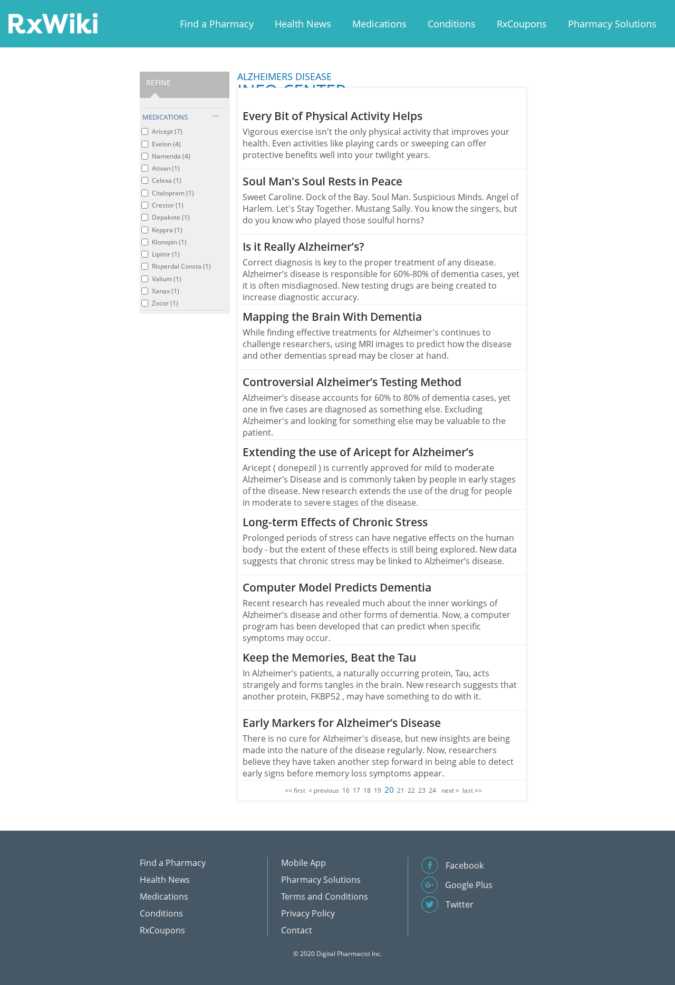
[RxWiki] (53, 22)
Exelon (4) (166, 144)
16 (346, 790)
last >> (472, 790)
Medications (379, 23)
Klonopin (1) (169, 242)
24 (432, 790)
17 (356, 790)
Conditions (452, 23)
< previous (323, 790)
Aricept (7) (167, 131)
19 (377, 790)
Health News (303, 23)
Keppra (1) (167, 229)
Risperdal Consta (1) (181, 266)
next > (450, 790)
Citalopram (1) (173, 193)
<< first (295, 790)
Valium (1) (166, 278)
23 (422, 790)
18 (367, 790)
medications (165, 117)
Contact (296, 930)
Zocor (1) (165, 303)
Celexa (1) (166, 180)
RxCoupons (522, 23)
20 (389, 789)
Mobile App (303, 863)
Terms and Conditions (324, 896)
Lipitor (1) (166, 254)
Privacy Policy (308, 913)
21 (400, 790)
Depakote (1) (171, 217)
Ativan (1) (166, 168)
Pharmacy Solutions (612, 23)
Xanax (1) (165, 291)
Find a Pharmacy (217, 23)
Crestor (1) (168, 205)
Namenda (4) (171, 156)
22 (411, 790)
